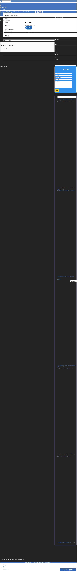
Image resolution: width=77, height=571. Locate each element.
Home (56, 34)
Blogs (55, 41)
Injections (56, 56)
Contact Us (56, 44)
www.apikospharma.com (59, 19)
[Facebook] (3, 3)
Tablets (56, 51)
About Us (56, 36)
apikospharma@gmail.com (69, 21)
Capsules (56, 54)
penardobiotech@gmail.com (60, 22)
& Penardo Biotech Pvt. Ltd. (46, 562)
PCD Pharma (57, 39)
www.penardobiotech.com (59, 21)
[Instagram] (3, 4)
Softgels (4, 61)
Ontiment (56, 59)
